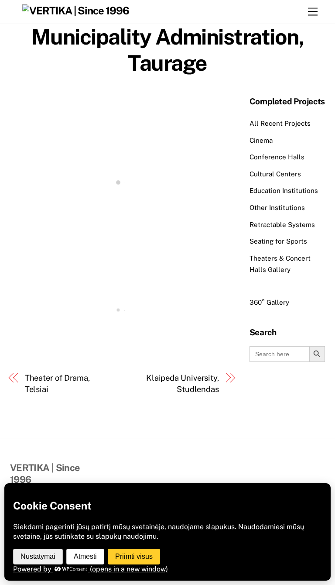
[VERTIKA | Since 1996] (75, 10)
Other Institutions (277, 207)
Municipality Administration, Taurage (167, 50)
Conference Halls (277, 157)
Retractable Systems (282, 224)
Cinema (261, 140)
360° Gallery (269, 302)
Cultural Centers (275, 174)
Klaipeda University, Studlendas (182, 383)
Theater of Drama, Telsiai (57, 383)
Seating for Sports (278, 241)
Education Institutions (284, 190)
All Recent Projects (280, 123)
